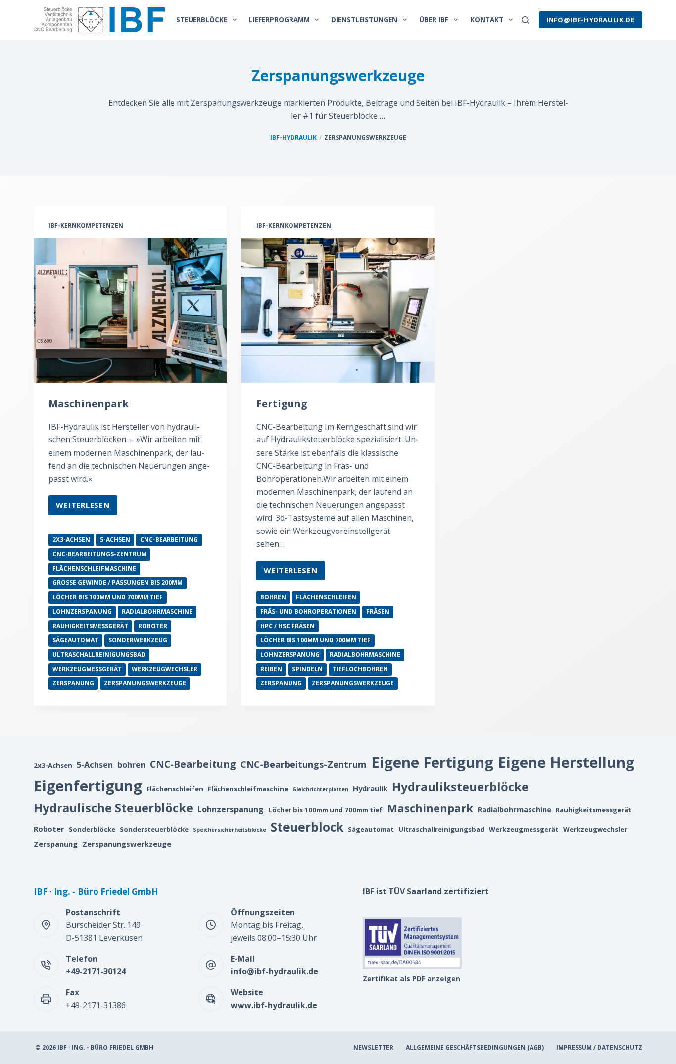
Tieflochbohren (360, 669)
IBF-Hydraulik (293, 137)
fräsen (377, 611)
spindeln (307, 669)
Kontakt (486, 19)
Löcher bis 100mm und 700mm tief (107, 597)
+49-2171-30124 (96, 971)
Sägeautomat (75, 640)
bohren (273, 597)
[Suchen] (525, 20)
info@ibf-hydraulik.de (590, 19)
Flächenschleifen (326, 597)
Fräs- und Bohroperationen (308, 611)
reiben (271, 669)
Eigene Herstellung (566, 762)
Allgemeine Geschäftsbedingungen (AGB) (475, 1048)
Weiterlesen (82, 507)
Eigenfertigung (88, 786)
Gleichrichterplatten (320, 789)
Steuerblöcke (201, 19)
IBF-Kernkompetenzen (85, 225)
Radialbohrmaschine (157, 611)
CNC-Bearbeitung (169, 539)
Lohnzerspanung (82, 611)
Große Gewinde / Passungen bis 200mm (117, 583)
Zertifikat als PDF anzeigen (411, 978)
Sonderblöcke (92, 829)
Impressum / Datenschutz (599, 1048)
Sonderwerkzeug (137, 640)
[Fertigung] (338, 310)
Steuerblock (307, 827)
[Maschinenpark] (130, 310)
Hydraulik (370, 788)
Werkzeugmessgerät (87, 669)
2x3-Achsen (71, 539)
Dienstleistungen (364, 19)
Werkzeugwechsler (164, 669)
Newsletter (373, 1048)
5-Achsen (115, 539)
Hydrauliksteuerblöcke (460, 786)
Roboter (152, 626)
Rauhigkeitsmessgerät (90, 626)
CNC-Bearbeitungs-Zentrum (99, 554)
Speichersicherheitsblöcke (229, 829)
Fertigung (281, 403)
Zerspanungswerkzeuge (145, 683)
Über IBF (433, 19)
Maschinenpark (88, 403)
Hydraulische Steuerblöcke (113, 807)
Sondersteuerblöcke (154, 829)
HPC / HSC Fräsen (287, 626)
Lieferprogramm (279, 19)
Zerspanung (73, 683)
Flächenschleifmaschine (94, 568)
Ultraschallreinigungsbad (98, 654)
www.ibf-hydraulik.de (274, 1005)
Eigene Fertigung (432, 762)
